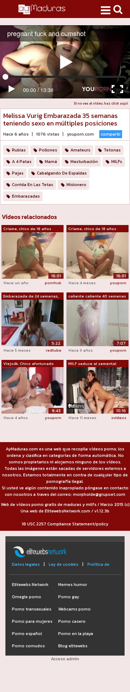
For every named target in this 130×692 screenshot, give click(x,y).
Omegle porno (26, 597)
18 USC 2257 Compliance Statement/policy (65, 524)
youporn (118, 283)
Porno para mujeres (32, 621)
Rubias (19, 150)
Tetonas (112, 150)
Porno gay (68, 597)
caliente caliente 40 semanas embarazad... (97, 296)
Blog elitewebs (72, 646)
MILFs (116, 161)
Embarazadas (26, 196)
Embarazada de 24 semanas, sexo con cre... (30, 296)
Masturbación (84, 161)
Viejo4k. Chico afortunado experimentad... (28, 364)
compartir (111, 134)
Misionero (76, 184)
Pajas (17, 173)
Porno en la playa (75, 633)
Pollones (48, 150)
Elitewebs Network (30, 584)
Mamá (51, 161)
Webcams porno (74, 609)
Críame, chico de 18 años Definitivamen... (27, 229)
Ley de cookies (63, 564)
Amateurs (80, 150)
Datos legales (26, 564)
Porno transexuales (31, 609)
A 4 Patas (21, 161)
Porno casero (72, 621)
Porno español (27, 633)
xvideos (118, 417)
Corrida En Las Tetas (32, 184)
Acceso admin (65, 659)
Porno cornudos (28, 646)
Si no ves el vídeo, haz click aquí (101, 103)
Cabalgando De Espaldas (62, 173)
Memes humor (72, 584)
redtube (53, 350)
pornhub (53, 283)
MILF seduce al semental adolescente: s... (92, 364)
